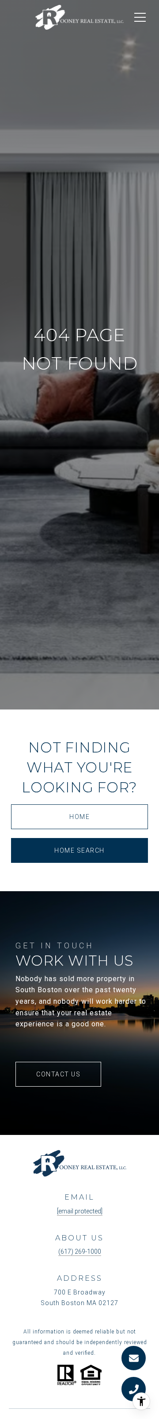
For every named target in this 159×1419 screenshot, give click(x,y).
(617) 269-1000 (79, 1251)
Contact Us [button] (58, 1074)
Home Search (79, 850)
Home (79, 816)
